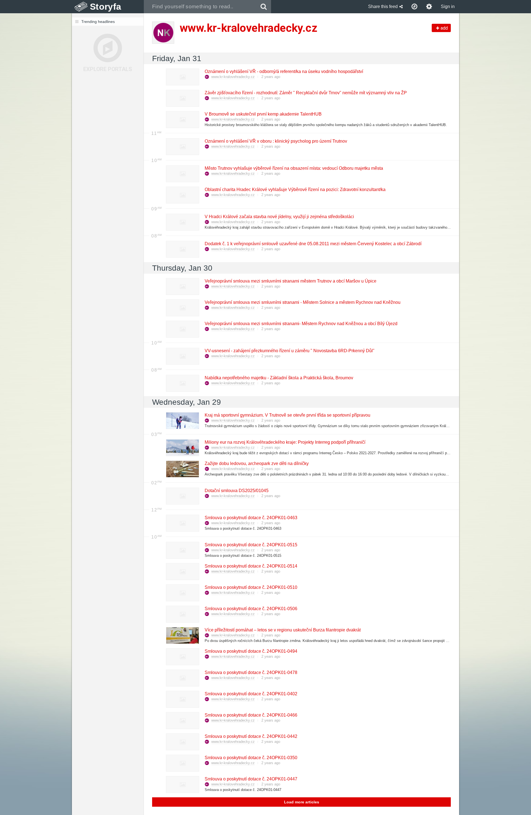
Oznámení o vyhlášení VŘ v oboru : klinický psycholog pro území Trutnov (276, 141)
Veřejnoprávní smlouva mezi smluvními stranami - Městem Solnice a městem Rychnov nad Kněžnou (302, 302)
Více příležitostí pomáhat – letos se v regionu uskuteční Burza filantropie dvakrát (282, 630)
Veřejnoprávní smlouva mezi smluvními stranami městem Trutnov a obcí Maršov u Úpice (290, 281)
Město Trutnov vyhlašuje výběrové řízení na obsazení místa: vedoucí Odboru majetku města (293, 168)
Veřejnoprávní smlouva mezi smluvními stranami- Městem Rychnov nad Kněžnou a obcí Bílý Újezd (301, 323)
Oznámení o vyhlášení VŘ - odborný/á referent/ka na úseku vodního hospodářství (284, 71)
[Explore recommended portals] (414, 6)
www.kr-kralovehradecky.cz (233, 77)
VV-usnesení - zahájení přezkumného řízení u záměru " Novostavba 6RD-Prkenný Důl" (289, 350)
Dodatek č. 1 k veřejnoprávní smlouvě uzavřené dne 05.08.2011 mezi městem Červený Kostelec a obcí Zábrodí (313, 243)
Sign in (448, 6)
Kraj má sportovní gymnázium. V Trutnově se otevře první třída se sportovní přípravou (287, 415)
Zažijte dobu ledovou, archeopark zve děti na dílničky (256, 463)
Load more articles (301, 802)
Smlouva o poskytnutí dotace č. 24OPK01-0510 (251, 587)
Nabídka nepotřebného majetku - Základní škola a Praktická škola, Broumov (279, 377)
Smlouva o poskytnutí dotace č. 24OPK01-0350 (251, 757)
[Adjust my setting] (429, 6)
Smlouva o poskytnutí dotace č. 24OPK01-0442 (251, 736)
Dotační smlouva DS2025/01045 (236, 490)
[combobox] (200, 6)
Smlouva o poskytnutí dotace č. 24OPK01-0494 (251, 651)
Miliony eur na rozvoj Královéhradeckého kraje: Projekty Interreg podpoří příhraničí (285, 442)
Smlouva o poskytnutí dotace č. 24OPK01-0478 (251, 672)
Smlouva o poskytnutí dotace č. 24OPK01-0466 (251, 715)
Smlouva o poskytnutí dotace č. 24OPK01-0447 (251, 779)
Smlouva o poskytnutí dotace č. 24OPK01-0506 (251, 608)
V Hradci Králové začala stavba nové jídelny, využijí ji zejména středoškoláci (279, 216)
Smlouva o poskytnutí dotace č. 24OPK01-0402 (251, 693)
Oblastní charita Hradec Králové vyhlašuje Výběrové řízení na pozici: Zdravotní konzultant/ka (295, 189)
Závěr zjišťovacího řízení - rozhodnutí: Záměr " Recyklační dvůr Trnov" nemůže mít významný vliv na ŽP (305, 92)
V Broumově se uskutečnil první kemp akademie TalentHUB (263, 114)
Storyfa (105, 7)
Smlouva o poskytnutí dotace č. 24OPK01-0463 (251, 517)
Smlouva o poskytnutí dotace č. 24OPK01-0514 (251, 566)
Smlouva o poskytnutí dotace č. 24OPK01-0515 (251, 544)
